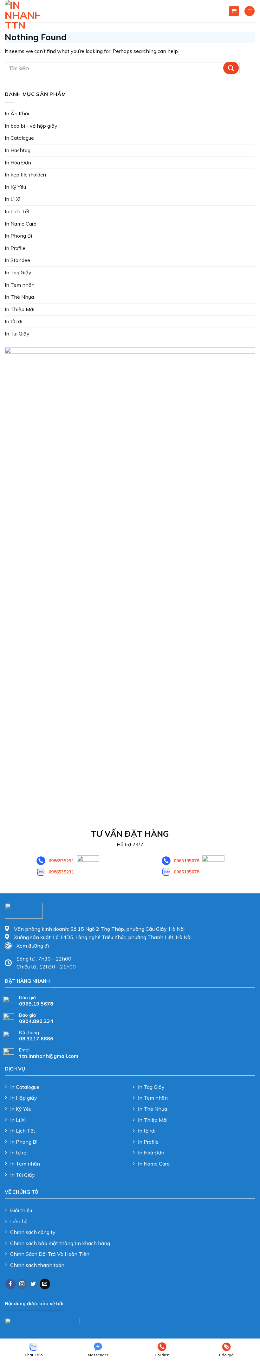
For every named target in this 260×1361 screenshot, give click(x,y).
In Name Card (20, 223)
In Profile (15, 248)
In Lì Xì (12, 199)
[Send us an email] (45, 1284)
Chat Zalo (34, 1354)
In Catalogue (19, 138)
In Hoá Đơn (151, 1152)
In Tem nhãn (20, 285)
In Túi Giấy (17, 333)
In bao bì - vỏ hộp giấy (31, 126)
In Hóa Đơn (18, 162)
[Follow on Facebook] (10, 1284)
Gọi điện (162, 1354)
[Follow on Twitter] (33, 1284)
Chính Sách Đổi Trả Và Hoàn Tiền (49, 1254)
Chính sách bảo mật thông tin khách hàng (60, 1243)
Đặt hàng (29, 1032)
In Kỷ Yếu (15, 187)
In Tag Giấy (18, 272)
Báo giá (27, 997)
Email (24, 1050)
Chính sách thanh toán (37, 1265)
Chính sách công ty (32, 1232)
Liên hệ (19, 1221)
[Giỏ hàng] (234, 11)
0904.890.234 (36, 1021)
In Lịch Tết (17, 211)
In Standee (17, 260)
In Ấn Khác (17, 113)
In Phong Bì (18, 236)
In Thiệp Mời (19, 309)
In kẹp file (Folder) (25, 174)
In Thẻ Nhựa (19, 297)
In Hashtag (17, 150)
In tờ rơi (13, 321)
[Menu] (249, 11)
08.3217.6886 (36, 1038)
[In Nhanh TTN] (22, 14)
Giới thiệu (21, 1210)
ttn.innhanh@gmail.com (48, 1056)
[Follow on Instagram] (22, 1284)
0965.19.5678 (36, 1003)
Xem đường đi (32, 945)
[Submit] (231, 68)
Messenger (98, 1354)
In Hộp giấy (23, 1098)
